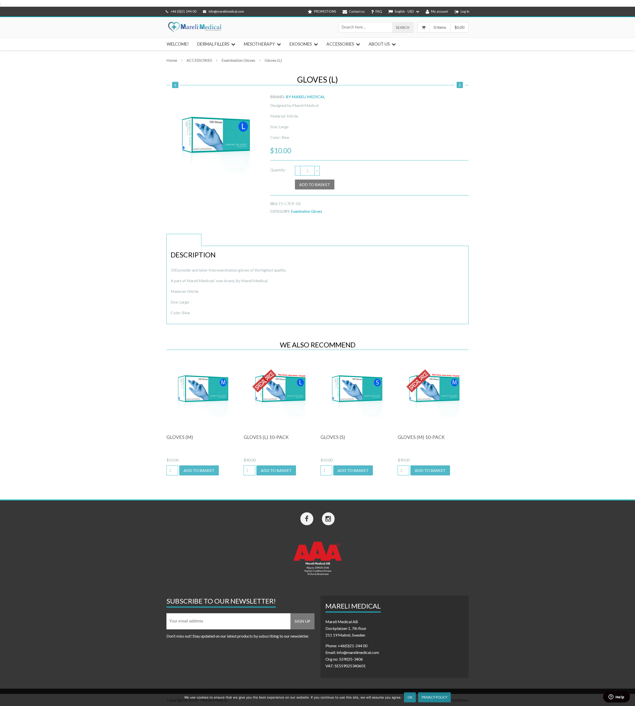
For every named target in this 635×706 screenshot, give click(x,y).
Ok (410, 697)
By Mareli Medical (305, 96)
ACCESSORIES (199, 60)
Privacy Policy (434, 697)
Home (171, 60)
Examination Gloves (238, 60)
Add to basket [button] (199, 470)
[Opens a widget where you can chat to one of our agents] (616, 697)
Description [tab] (184, 240)
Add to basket (314, 184)
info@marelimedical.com (226, 11)
